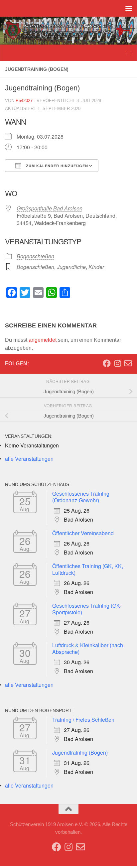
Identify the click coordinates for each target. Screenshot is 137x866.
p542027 (24, 100)
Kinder (96, 267)
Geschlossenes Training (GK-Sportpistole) (86, 609)
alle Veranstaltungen (29, 458)
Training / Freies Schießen (83, 719)
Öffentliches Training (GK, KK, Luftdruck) (87, 569)
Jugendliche (71, 267)
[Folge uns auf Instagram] (117, 363)
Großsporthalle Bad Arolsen (49, 208)
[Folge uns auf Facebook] (107, 363)
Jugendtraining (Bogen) (80, 752)
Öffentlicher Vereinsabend (83, 533)
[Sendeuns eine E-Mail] (128, 363)
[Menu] (128, 8)
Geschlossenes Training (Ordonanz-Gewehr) (80, 497)
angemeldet (43, 340)
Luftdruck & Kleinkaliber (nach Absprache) (87, 648)
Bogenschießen (35, 256)
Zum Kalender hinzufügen (56, 165)
